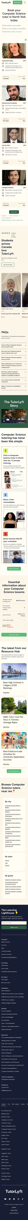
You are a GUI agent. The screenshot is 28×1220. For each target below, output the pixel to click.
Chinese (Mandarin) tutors (8, 1126)
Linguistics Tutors (6, 1153)
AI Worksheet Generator (8, 1079)
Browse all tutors (14, 568)
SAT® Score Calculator (7, 1000)
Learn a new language (7, 1017)
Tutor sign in (4, 979)
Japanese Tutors (6, 1149)
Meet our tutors (5, 942)
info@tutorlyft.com (6, 1090)
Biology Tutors (5, 1113)
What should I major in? (7, 1049)
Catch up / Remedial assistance (10, 1026)
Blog (2, 948)
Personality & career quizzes (9, 1059)
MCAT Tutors (5, 1162)
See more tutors (14, 634)
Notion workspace (6, 1053)
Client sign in (4, 965)
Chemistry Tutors (6, 1123)
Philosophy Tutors (6, 1165)
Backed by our (8, 626)
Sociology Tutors (6, 1176)
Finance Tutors (5, 1141)
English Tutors (5, 1135)
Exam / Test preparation (8, 1023)
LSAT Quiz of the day (7, 1043)
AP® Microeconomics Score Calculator (12, 993)
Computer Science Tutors (8, 1129)
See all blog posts (14, 771)
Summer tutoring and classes (9, 1014)
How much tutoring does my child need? (12, 1065)
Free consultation (6, 1011)
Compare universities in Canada (10, 1071)
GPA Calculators (5, 990)
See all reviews (7, 264)
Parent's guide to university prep (10, 1062)
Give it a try (14, 927)
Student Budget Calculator (8, 1003)
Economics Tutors (6, 1132)
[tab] (3, 1104)
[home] (6, 2)
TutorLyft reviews (6, 951)
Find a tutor (17, 2)
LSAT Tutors (4, 1156)
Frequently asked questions (9, 971)
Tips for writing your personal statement (12, 1056)
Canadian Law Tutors (7, 1120)
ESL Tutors (4, 1138)
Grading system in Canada (8, 1040)
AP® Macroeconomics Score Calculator (12, 996)
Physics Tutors (5, 1168)
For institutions (5, 1020)
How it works (4, 968)
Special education (6, 1029)
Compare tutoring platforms (9, 957)
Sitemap (14, 1207)
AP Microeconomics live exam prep (11, 1046)
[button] (25, 2)
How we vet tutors (6, 954)
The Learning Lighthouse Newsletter (11, 1037)
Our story (4, 945)
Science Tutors (5, 1173)
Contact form (5, 1087)
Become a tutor (5, 982)
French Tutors (5, 1144)
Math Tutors (4, 1159)
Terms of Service (14, 1213)
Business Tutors (5, 1116)
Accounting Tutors (6, 1110)
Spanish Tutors (5, 1179)
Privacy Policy (14, 1210)
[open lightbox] (11, 290)
